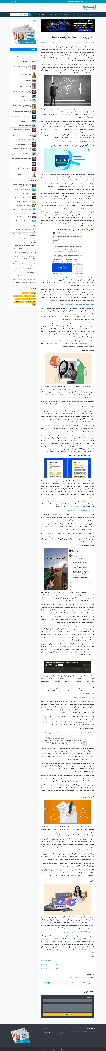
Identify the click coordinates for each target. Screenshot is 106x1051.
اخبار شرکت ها (58, 14)
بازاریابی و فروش (90, 977)
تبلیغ (69, 404)
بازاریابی (73, 14)
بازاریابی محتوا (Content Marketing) (76, 510)
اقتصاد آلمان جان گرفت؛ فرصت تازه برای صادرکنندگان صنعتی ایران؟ (25, 248)
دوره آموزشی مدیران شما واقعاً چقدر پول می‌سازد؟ (25, 268)
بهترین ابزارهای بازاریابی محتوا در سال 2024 (75, 142)
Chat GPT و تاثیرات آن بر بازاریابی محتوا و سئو (73, 932)
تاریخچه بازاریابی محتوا (80, 697)
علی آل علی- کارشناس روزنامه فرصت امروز (80, 42)
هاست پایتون (18, 299)
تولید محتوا (91, 47)
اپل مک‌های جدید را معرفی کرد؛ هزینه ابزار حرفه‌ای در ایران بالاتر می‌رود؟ (24, 276)
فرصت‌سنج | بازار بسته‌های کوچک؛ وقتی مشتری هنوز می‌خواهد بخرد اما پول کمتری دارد (25, 257)
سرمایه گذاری (47, 217)
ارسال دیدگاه (68, 1015)
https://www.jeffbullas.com (50, 964)
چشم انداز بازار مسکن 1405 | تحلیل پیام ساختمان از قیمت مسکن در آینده (24, 241)
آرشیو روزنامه (49, 14)
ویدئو (62, 1032)
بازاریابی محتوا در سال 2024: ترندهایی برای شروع (73, 304)
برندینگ (66, 14)
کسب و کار (80, 14)
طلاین (34, 304)
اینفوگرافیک (61, 1034)
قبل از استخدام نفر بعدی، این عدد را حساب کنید (26, 238)
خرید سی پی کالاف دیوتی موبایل (29, 299)
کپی (66, 983)
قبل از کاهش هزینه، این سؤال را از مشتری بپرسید (25, 245)
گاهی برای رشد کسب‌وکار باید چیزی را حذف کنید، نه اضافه (24, 279)
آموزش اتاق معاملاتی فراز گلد (29, 296)
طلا (17, 53)
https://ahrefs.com (47, 960)
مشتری (65, 863)
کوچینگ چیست (25, 293)
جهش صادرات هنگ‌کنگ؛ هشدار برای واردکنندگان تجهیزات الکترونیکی (24, 283)
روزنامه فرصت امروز (86, 121)
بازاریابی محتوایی (74, 977)
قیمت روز (41, 14)
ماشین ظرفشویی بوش (18, 296)
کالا (17, 57)
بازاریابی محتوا (90, 64)
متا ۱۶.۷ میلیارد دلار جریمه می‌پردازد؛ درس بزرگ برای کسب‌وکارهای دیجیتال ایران (25, 253)
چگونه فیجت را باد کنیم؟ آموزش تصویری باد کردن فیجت (24, 261)
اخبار (86, 14)
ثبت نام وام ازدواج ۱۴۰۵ (18, 301)
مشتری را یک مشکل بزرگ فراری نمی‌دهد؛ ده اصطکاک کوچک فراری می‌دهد (25, 271)
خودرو (30, 57)
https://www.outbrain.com (50, 968)
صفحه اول (92, 14)
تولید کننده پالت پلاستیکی (30, 301)
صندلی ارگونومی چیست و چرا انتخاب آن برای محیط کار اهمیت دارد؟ (24, 264)
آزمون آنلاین (32, 293)
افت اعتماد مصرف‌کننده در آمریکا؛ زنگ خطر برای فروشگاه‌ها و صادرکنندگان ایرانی (24, 234)
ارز (30, 53)
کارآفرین (70, 334)
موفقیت (78, 124)
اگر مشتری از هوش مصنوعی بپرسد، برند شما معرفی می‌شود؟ (25, 230)
